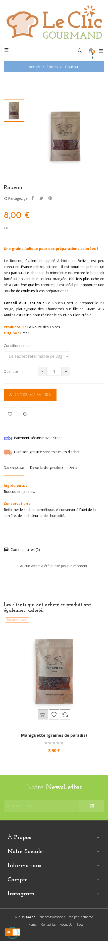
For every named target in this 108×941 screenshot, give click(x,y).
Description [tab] (14, 468)
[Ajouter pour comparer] (25, 413)
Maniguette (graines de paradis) (54, 735)
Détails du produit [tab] (46, 468)
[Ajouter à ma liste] (10, 413)
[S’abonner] (91, 806)
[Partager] (33, 198)
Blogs (80, 924)
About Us (66, 924)
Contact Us (48, 924)
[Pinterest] (50, 198)
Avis (73, 468)
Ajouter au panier (30, 395)
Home (32, 924)
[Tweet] (41, 198)
